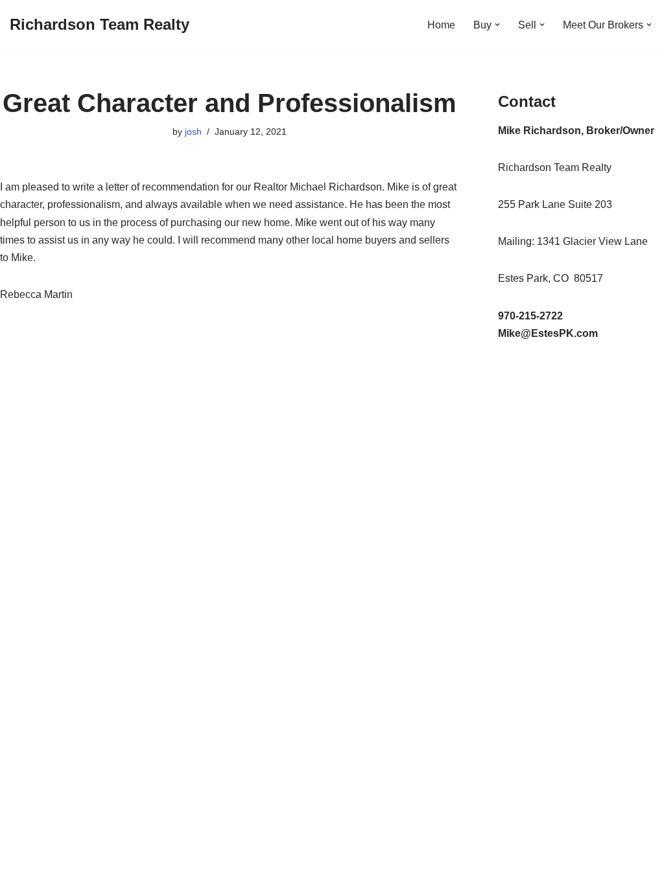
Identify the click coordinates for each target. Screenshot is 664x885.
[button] (497, 24)
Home (441, 24)
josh (193, 131)
